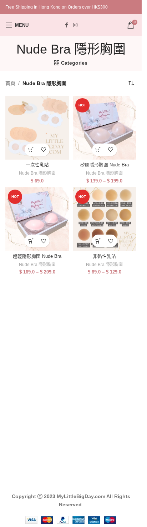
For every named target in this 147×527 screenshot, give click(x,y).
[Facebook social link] (66, 25)
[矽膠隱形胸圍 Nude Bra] (105, 128)
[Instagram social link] (75, 25)
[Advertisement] (73, 389)
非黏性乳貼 (104, 256)
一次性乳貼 (37, 164)
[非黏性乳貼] (105, 219)
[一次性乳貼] (37, 128)
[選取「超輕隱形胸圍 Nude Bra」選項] (31, 241)
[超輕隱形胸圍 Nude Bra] (37, 219)
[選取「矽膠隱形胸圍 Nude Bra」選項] (98, 150)
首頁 (10, 83)
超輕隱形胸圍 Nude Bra (37, 256)
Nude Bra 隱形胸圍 (37, 173)
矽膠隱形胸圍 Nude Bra (104, 164)
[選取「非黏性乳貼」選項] (98, 241)
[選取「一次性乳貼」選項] (31, 150)
